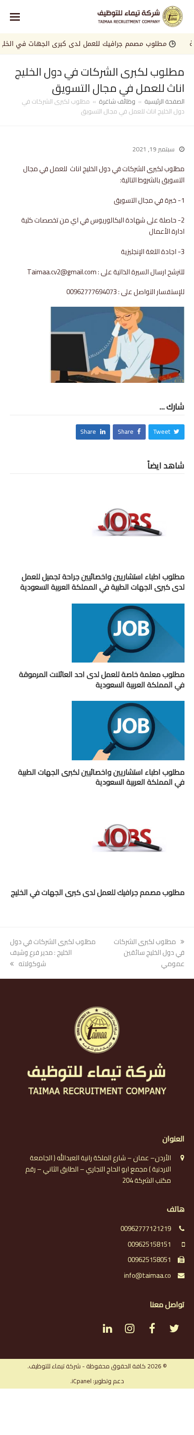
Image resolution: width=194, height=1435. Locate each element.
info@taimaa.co (147, 1275)
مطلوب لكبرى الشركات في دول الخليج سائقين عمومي (149, 953)
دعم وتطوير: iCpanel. (97, 1381)
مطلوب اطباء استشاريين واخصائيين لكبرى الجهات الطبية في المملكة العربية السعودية (101, 777)
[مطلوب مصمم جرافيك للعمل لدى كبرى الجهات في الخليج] (128, 838)
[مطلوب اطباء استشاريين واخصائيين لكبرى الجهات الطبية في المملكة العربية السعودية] (128, 729)
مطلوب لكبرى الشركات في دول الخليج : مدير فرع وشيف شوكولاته (53, 953)
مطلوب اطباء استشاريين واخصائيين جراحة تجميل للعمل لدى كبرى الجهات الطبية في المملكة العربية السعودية (102, 582)
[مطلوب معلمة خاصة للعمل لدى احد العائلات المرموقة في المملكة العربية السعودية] (128, 632)
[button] (15, 16)
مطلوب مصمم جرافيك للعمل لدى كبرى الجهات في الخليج (98, 43)
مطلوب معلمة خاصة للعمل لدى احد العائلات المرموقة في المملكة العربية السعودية (102, 679)
